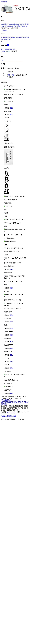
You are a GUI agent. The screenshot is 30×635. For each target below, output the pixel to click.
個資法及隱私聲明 (7, 402)
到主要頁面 (4, 1)
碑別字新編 (11, 75)
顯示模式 (5, 26)
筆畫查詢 (8, 37)
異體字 (8, 49)
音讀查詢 (19, 37)
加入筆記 (14, 51)
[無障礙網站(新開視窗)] (8, 416)
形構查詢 (14, 37)
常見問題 (10, 24)
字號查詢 (24, 37)
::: (1, 24)
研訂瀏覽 (12, 49)
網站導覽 (10, 26)
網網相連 (4, 404)
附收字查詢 (8, 39)
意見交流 (26, 402)
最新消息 (4, 24)
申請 (11, 108)
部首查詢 (3, 37)
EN (26, 26)
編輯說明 (16, 24)
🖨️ (7, 51)
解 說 (3, 49)
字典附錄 (21, 24)
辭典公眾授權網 (18, 402)
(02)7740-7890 (11, 412)
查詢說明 (4, 30)
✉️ (9, 51)
